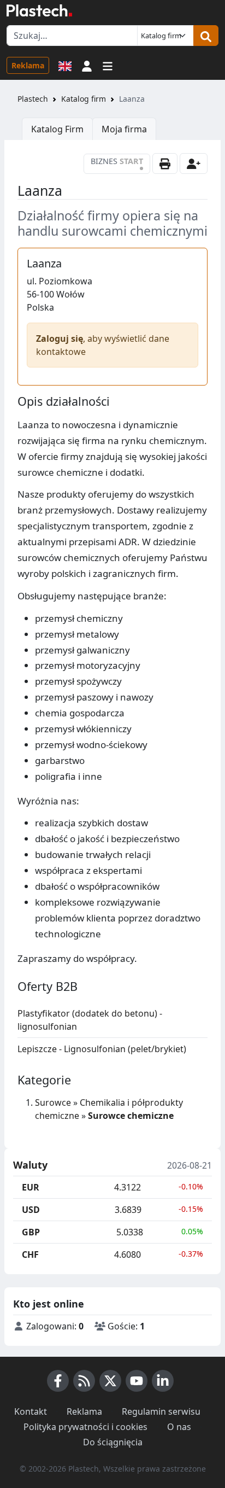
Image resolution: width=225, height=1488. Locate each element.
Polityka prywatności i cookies (85, 1427)
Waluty (30, 1165)
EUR (30, 1187)
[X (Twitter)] (110, 1381)
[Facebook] (58, 1381)
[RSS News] (84, 1381)
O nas (179, 1427)
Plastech (32, 99)
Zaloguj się (59, 338)
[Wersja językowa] (65, 65)
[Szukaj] (205, 35)
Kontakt (30, 1411)
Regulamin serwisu (161, 1411)
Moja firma (124, 129)
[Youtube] (136, 1381)
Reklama (27, 65)
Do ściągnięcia (113, 1442)
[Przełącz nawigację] (107, 65)
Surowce (53, 1102)
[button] (86, 65)
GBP (31, 1232)
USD (31, 1210)
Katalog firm (83, 99)
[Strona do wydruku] (164, 163)
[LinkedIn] (163, 1381)
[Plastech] (39, 10)
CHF (30, 1254)
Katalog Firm (57, 129)
